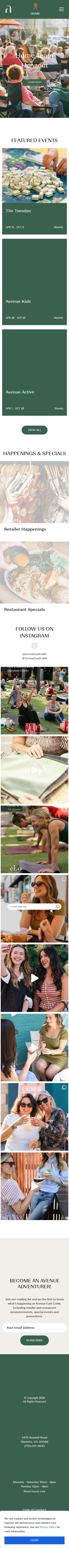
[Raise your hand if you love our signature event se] (34, 700)
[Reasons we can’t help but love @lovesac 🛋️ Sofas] (34, 770)
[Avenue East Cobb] (8, 9)
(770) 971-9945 (34, 1432)
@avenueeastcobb (35, 654)
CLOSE (34, 1540)
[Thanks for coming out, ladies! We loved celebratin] (34, 1047)
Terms (34, 1491)
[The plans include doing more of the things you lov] (34, 978)
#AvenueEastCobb (34, 658)
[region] (34, 1529)
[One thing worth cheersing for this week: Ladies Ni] (34, 1117)
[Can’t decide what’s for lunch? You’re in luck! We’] (34, 909)
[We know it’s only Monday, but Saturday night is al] (34, 1186)
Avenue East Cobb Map (34, 1496)
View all (34, 430)
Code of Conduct (34, 1483)
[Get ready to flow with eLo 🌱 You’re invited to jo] (34, 839)
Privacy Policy (48, 1527)
